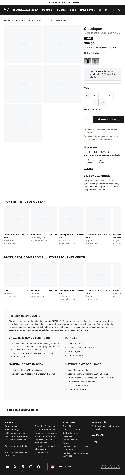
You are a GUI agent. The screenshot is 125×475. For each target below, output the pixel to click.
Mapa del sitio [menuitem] (41, 452)
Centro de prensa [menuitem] (70, 433)
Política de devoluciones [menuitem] (16, 433)
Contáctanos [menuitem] (11, 426)
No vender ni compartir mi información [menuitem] (47, 447)
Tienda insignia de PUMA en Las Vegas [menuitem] (75, 454)
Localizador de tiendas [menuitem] (45, 429)
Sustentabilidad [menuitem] (69, 440)
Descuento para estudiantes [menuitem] (18, 446)
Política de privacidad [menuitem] (45, 436)
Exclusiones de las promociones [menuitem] (43, 441)
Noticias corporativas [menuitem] (72, 429)
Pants (30, 20)
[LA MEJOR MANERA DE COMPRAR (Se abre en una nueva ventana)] (95, 442)
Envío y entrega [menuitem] (12, 429)
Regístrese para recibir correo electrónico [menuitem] (105, 427)
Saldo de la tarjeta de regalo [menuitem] (18, 436)
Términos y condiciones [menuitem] (46, 433)
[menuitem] (25, 10)
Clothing (19, 20)
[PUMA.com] (6, 10)
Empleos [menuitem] (66, 443)
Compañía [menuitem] (67, 426)
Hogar (7, 20)
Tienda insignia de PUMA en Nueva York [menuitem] (75, 448)
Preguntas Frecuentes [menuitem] (45, 426)
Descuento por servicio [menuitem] (15, 440)
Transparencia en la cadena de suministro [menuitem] (17, 454)
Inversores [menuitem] (67, 436)
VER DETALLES (73, 3)
